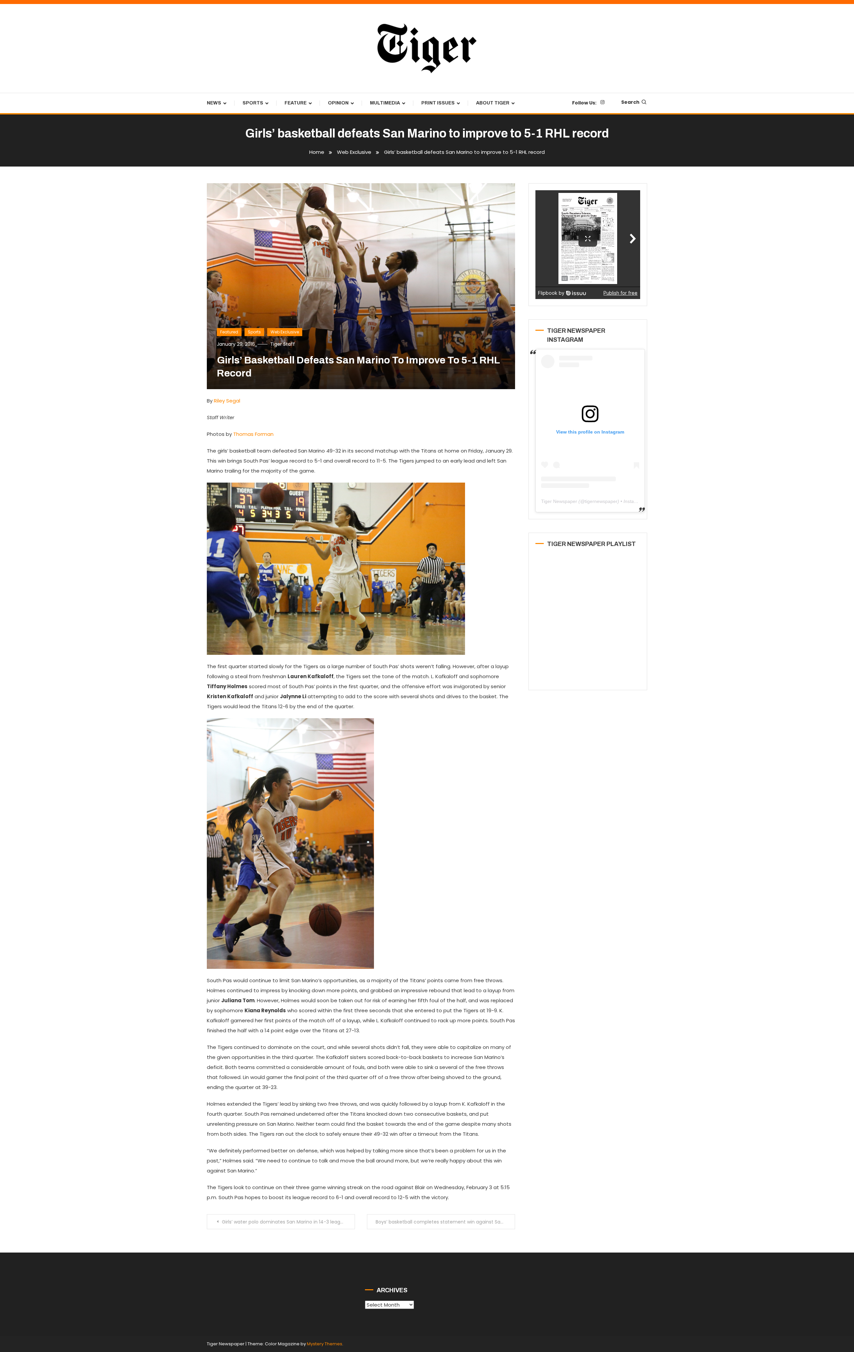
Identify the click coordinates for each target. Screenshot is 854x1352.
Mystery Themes (324, 1344)
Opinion (338, 102)
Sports (253, 102)
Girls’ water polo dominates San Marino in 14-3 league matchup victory (288, 1222)
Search (630, 102)
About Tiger (492, 102)
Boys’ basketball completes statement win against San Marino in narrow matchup (445, 1222)
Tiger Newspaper (559, 501)
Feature (296, 102)
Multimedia (385, 102)
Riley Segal (227, 400)
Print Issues (438, 102)
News (214, 102)
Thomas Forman (253, 434)
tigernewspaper (601, 501)
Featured (229, 332)
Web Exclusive (285, 332)
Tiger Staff (282, 344)
